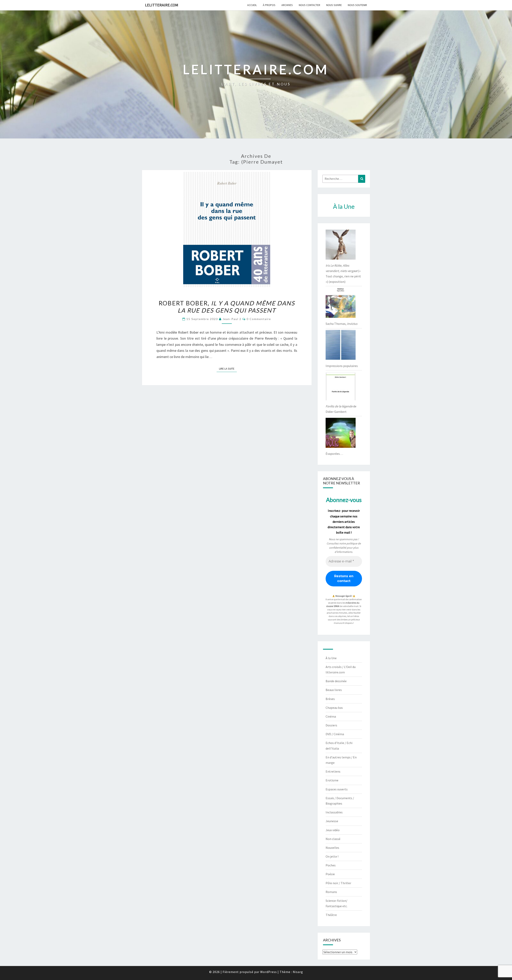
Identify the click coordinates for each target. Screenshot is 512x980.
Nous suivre (334, 5)
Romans (331, 892)
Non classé (333, 839)
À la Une (331, 658)
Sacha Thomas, (341, 324)
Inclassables (334, 812)
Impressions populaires (342, 366)
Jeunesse (332, 821)
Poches (331, 865)
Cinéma (331, 716)
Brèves (330, 699)
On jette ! (332, 856)
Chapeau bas (334, 708)
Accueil (252, 5)
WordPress (268, 972)
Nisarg (298, 972)
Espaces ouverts (337, 789)
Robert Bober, (227, 306)
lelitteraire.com (161, 4)
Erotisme (332, 780)
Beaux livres (334, 690)
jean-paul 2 (232, 319)
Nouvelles (332, 848)
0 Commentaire (259, 319)
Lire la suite (228, 368)
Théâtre (331, 915)
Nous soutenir (357, 5)
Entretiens (333, 771)
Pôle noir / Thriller (338, 883)
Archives (287, 5)
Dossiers (331, 725)
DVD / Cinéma (335, 734)
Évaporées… (334, 454)
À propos (269, 5)
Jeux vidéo (333, 830)
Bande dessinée (336, 681)
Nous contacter (309, 5)
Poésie (330, 874)
